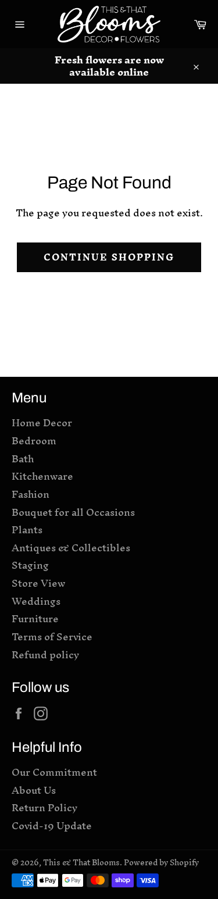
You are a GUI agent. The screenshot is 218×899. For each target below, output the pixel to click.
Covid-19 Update (52, 825)
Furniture (35, 618)
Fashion (30, 494)
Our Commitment (54, 772)
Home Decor (42, 422)
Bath (23, 458)
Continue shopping (109, 257)
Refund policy (45, 654)
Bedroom (34, 440)
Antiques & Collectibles (71, 547)
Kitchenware (42, 476)
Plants (27, 529)
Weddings (36, 601)
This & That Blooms (81, 863)
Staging (30, 565)
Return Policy (44, 807)
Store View (38, 583)
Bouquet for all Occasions (73, 512)
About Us (34, 790)
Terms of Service (52, 636)
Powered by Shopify (161, 863)
